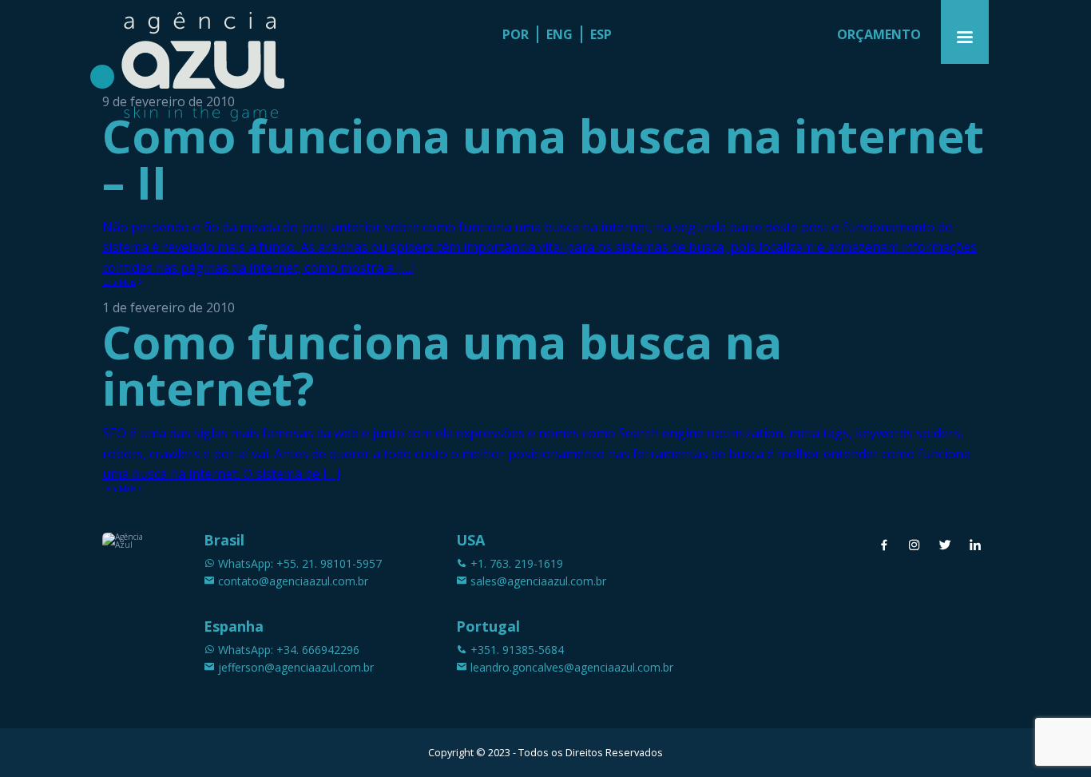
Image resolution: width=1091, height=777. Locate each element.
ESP (601, 34)
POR (515, 34)
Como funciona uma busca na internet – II (543, 158)
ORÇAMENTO (879, 34)
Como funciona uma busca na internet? (442, 364)
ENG (559, 34)
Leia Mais (119, 281)
